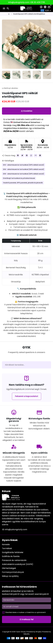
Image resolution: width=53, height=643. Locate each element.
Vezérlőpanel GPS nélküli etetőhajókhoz (29, 14)
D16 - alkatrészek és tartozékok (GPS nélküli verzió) (23, 169)
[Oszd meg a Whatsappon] (31, 155)
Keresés (6, 544)
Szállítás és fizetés (11, 556)
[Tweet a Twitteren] (22, 155)
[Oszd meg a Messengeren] (40, 155)
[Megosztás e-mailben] (35, 155)
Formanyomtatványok (13, 572)
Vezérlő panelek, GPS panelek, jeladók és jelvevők (23, 183)
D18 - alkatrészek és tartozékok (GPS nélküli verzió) (23, 174)
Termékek (7, 548)
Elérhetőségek (9, 568)
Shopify (38, 632)
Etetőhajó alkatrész (10, 88)
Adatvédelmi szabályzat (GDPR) (17, 564)
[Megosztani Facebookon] (18, 155)
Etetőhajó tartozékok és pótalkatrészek (19, 178)
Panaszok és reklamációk (14, 560)
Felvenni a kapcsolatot (26, 396)
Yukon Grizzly (21, 632)
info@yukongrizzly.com (14, 529)
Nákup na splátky (10, 576)
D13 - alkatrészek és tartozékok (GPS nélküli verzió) (23, 165)
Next (48, 44)
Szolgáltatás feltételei (12, 552)
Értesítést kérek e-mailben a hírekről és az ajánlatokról (25, 612)
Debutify (27, 634)
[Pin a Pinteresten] (26, 155)
